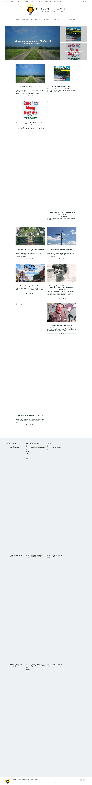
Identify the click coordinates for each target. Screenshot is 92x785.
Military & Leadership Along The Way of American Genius (30, 250)
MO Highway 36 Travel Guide (62, 86)
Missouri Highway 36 (51, 8)
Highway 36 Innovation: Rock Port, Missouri (62, 250)
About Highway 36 (10, 1)
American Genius (27, 19)
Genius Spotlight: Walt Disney (61, 325)
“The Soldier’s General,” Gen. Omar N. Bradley (37, 556)
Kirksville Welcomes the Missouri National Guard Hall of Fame (38, 665)
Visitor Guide (65, 781)
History (37, 19)
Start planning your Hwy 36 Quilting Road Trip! (30, 123)
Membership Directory (35, 781)
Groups (40, 1)
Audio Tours (48, 1)
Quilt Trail (72, 19)
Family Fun (56, 19)
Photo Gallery (53, 781)
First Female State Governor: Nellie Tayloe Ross (30, 416)
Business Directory (30, 1)
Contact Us (20, 1)
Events (64, 19)
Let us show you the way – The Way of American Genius (30, 87)
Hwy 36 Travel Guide (59, 1)
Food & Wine (46, 19)
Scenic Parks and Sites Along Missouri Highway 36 (62, 213)
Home (17, 19)
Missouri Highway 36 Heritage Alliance (20, 781)
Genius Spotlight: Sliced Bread (30, 286)
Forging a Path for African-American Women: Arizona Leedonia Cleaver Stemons (61, 287)
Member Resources (44, 781)
